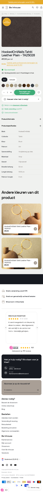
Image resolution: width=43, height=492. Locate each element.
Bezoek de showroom (10, 402)
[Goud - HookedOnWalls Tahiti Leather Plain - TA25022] (11, 85)
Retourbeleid (6, 424)
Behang (12, 13)
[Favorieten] (37, 7)
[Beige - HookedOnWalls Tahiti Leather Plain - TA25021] (7, 85)
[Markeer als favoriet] (38, 92)
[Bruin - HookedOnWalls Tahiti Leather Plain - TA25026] (28, 85)
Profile (21, 477)
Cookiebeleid (14, 477)
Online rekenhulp (8, 406)
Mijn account (6, 443)
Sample (12, 80)
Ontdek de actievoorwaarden (21, 2)
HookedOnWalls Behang (24, 13)
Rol (4, 80)
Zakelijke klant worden (10, 418)
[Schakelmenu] (3, 7)
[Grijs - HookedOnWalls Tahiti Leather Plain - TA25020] (36, 85)
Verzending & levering (9, 421)
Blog (3, 409)
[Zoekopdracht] (33, 7)
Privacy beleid (5, 477)
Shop (5, 13)
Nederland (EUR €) (11, 459)
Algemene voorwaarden (10, 431)
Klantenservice (7, 440)
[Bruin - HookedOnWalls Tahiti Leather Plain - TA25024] (20, 85)
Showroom (6, 446)
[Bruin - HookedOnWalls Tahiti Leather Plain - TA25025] (24, 85)
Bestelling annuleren (9, 428)
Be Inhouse (15, 469)
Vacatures (5, 453)
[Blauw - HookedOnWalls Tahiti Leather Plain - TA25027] (32, 85)
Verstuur (37, 390)
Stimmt (10, 472)
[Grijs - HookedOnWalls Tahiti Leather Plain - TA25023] (15, 85)
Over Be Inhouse (8, 450)
